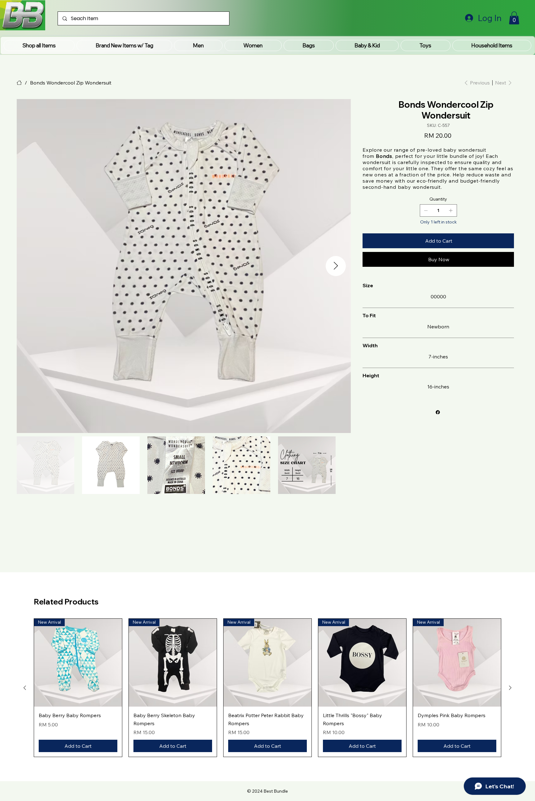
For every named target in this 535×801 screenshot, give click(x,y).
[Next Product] (510, 687)
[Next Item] (336, 266)
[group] (267, 687)
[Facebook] (437, 412)
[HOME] (19, 83)
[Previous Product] (24, 687)
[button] (124, 45)
